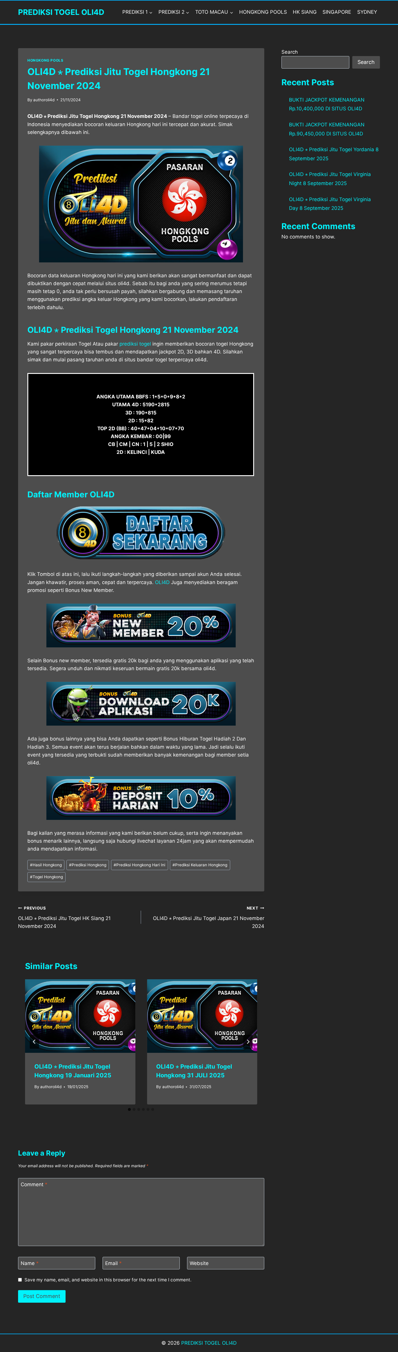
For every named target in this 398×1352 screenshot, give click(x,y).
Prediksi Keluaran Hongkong (199, 865)
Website (199, 1263)
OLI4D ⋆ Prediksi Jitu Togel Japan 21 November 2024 (208, 917)
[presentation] (80, 1016)
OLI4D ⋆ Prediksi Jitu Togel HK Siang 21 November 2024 (64, 917)
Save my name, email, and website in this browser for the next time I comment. (107, 1280)
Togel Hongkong (46, 876)
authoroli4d (43, 99)
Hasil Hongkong (46, 865)
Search (289, 52)
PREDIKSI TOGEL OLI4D (209, 1343)
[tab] (129, 1109)
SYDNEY (367, 12)
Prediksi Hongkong (87, 865)
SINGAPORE (337, 12)
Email (113, 1263)
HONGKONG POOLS (263, 12)
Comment (34, 1184)
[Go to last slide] (34, 1042)
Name (30, 1263)
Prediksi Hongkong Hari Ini (139, 865)
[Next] (248, 1042)
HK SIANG (305, 12)
